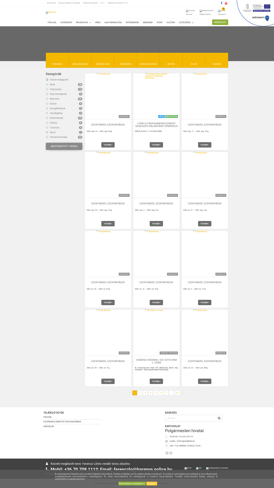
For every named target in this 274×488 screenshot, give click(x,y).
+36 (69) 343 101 (186, 436)
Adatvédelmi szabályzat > (132, 483)
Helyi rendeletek (113, 22)
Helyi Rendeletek (65, 94)
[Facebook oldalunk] (221, 3)
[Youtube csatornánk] (226, 3)
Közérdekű (66, 22)
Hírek (98, 22)
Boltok (65, 103)
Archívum (51, 3)
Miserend (148, 22)
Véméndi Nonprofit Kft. (117, 3)
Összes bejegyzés (58, 79)
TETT (102, 3)
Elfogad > (152, 483)
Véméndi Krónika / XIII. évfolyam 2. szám (156, 361)
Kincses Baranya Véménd (69, 3)
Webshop (220, 22)
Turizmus (65, 127)
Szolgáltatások (65, 108)
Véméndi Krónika (90, 3)
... (171, 393)
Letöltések (185, 22)
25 (177, 393)
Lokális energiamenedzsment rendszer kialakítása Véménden (156, 125)
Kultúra (171, 22)
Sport (160, 22)
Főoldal (52, 22)
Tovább (108, 145)
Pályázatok (82, 22)
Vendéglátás (65, 113)
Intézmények (132, 22)
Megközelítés (205, 14)
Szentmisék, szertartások (108, 124)
